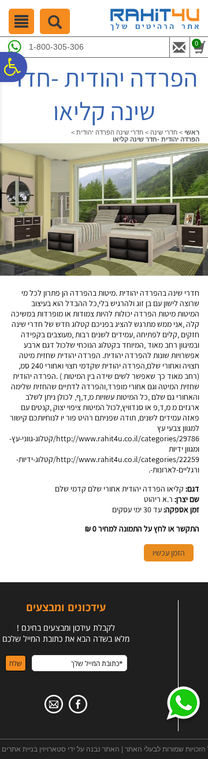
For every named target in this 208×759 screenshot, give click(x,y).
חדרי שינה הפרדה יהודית (109, 132)
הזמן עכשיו (169, 553)
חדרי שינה (163, 132)
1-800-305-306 (56, 46)
